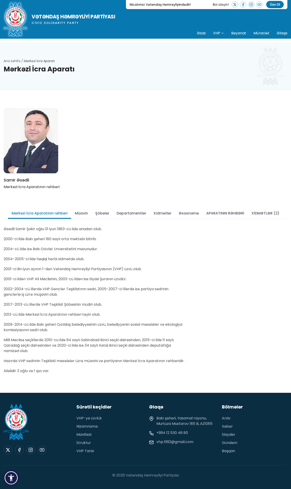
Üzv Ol (275, 4)
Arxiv (226, 418)
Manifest (84, 434)
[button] (11, 477)
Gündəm (229, 442)
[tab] (39, 213)
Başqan (228, 451)
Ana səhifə (12, 61)
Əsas (201, 33)
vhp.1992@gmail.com (174, 441)
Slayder (228, 434)
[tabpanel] (95, 300)
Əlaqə (282, 33)
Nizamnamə (87, 426)
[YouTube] (259, 4)
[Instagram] (251, 4)
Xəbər (227, 426)
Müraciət (261, 33)
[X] (235, 4)
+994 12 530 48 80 (172, 432)
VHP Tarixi (85, 451)
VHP (216, 33)
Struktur (83, 442)
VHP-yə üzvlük (89, 418)
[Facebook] (243, 4)
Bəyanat (238, 33)
